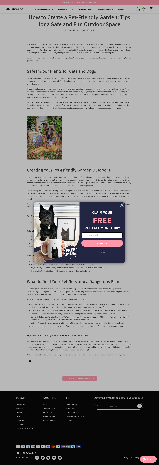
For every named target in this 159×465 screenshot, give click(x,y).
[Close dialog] (122, 205)
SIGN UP (102, 243)
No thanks (102, 252)
